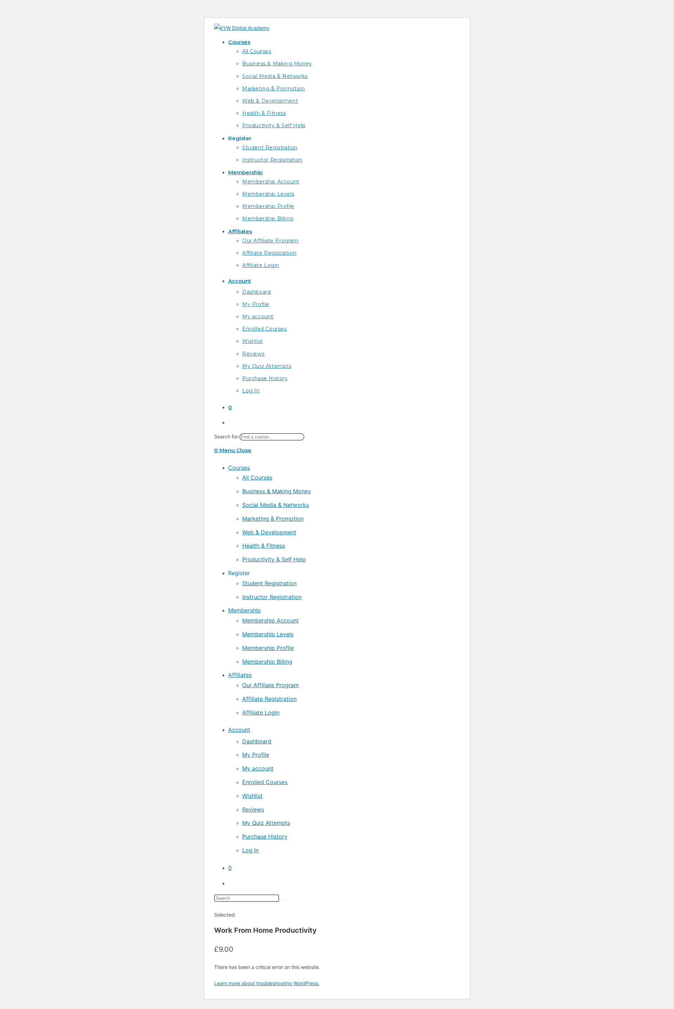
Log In (250, 850)
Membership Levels (267, 634)
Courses (239, 467)
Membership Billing (267, 661)
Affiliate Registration (269, 698)
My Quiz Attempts (266, 822)
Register (239, 573)
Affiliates (240, 674)
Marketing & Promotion (273, 518)
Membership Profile (268, 647)
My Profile (255, 754)
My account (257, 768)
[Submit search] (282, 899)
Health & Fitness (263, 545)
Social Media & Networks (275, 504)
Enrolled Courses (265, 782)
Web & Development (269, 532)
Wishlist (252, 795)
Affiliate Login (260, 712)
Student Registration (269, 583)
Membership (244, 610)
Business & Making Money (276, 491)
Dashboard (256, 741)
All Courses (257, 477)
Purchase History (265, 836)
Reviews (253, 809)
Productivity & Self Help (274, 559)
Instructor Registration (272, 596)
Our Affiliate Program (270, 685)
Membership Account (270, 620)
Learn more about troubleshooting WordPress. (266, 983)
